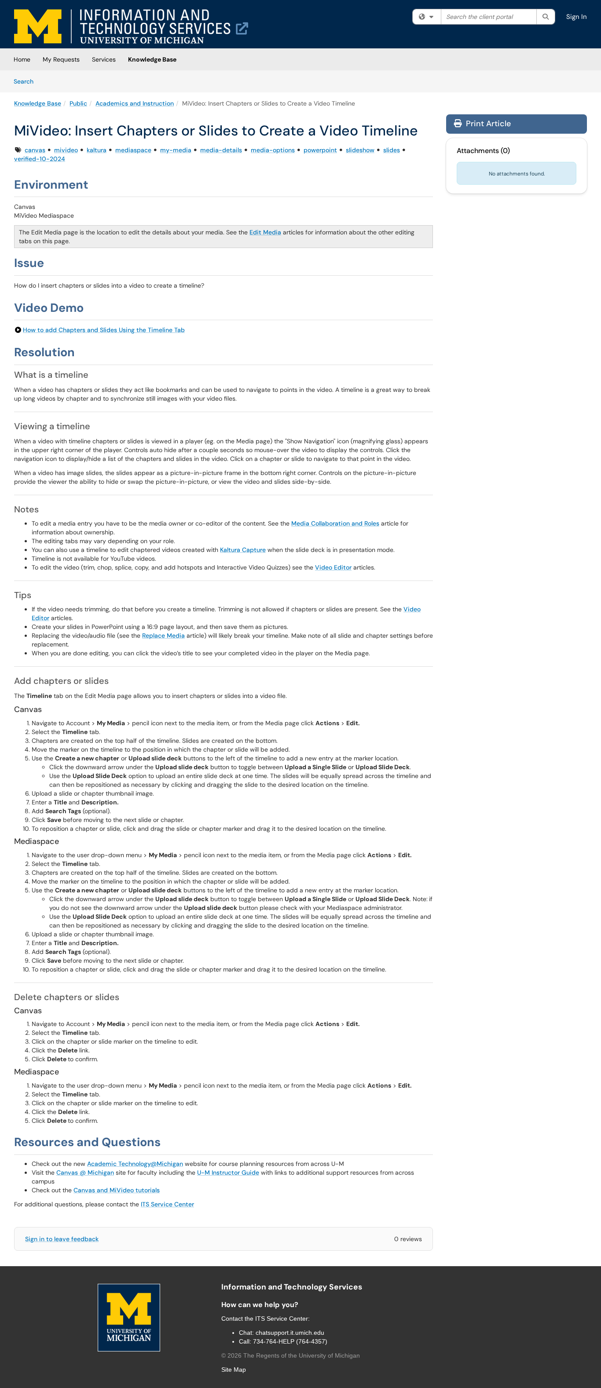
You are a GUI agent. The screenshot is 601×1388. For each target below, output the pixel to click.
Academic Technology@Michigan (135, 1164)
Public (78, 103)
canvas (35, 150)
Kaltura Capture (243, 550)
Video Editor (333, 567)
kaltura (96, 150)
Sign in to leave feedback (62, 1239)
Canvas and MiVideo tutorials (116, 1190)
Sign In (576, 16)
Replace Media (163, 635)
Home (22, 59)
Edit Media (265, 232)
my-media (175, 150)
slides (391, 150)
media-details (221, 150)
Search (27, 81)
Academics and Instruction (134, 103)
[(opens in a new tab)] (131, 26)
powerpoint (320, 150)
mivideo (66, 150)
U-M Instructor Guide (228, 1172)
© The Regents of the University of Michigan (290, 1355)
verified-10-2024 (39, 159)
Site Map (233, 1369)
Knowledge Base (152, 59)
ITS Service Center (167, 1204)
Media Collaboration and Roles (335, 523)
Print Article (487, 123)
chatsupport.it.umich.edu (290, 1332)
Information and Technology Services (291, 1287)
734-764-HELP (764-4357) (290, 1341)
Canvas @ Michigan (85, 1172)
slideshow (360, 150)
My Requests (61, 59)
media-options (273, 150)
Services (104, 59)
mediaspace (133, 150)
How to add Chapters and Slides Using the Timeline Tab (104, 330)
